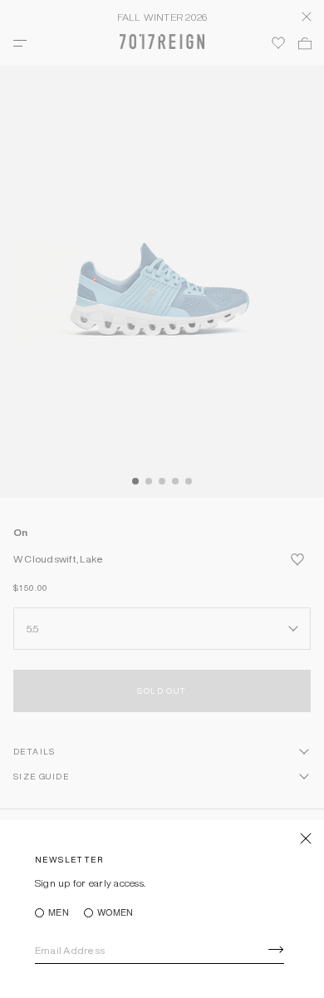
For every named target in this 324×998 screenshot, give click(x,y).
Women (115, 912)
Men (58, 912)
